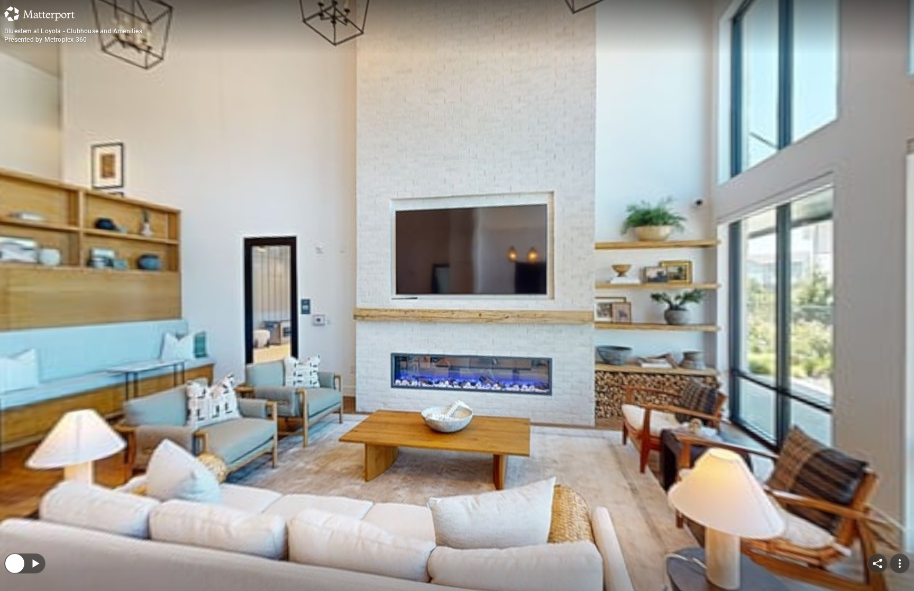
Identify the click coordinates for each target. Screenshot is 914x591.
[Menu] (900, 495)
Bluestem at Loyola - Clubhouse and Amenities (73, 31)
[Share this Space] (877, 495)
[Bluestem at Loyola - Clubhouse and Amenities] (457, 295)
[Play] (34, 494)
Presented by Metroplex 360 (45, 39)
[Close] (14, 494)
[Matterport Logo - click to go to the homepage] (39, 13)
